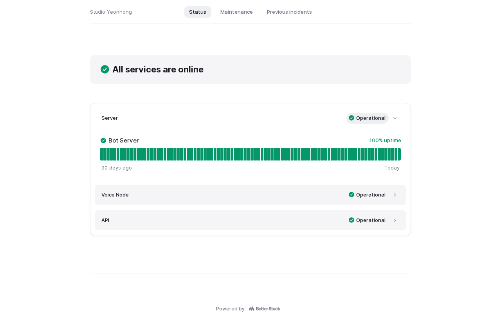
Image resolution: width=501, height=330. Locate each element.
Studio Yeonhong (111, 12)
